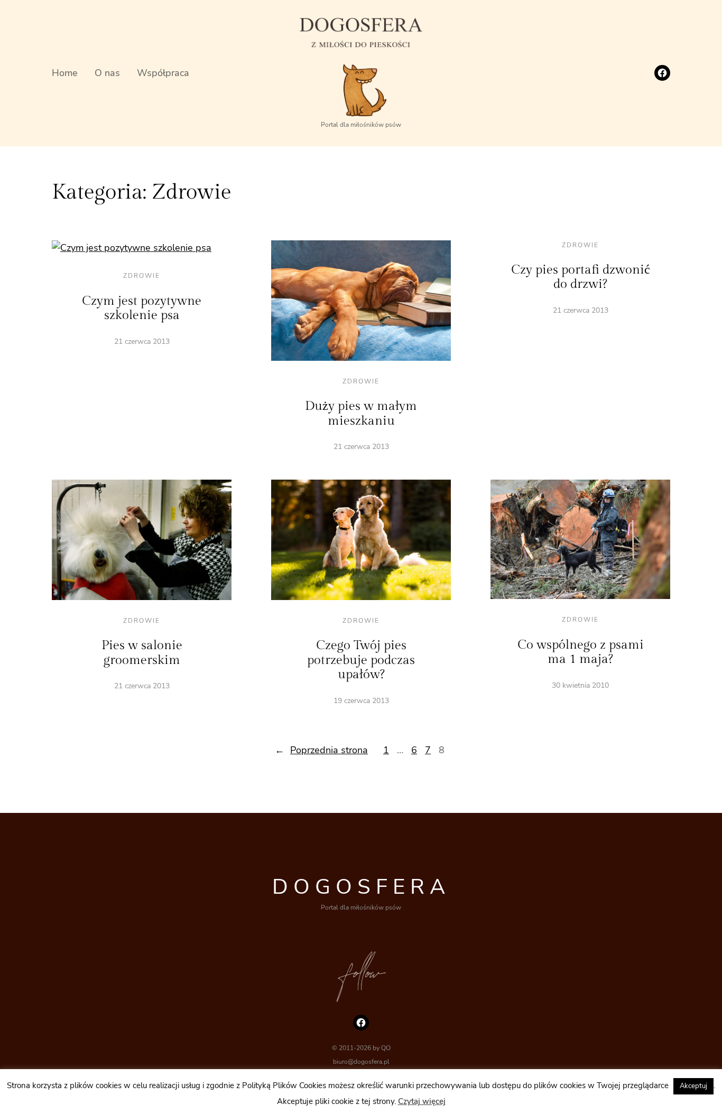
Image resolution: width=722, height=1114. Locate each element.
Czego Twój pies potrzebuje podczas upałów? (361, 660)
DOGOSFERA (361, 887)
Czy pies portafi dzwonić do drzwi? (580, 277)
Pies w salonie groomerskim (141, 653)
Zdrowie (141, 276)
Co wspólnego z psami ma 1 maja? (580, 652)
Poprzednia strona (321, 750)
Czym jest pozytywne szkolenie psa (141, 308)
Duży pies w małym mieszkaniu (361, 413)
